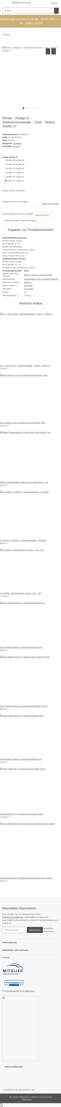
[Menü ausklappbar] (5, 3)
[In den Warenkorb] (4, 44)
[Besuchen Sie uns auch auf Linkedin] (4, 1084)
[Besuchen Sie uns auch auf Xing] (4, 1081)
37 (25, 292)
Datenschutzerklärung (12, 917)
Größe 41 (15, 172)
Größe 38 (15, 160)
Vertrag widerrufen (14, 1066)
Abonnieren (35, 930)
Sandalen (17, 143)
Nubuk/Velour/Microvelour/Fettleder (41, 279)
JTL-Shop (35, 1099)
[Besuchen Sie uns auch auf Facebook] (4, 1071)
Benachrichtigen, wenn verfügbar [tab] (20, 220)
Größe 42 (15, 176)
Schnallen (28, 288)
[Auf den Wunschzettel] (53, 51)
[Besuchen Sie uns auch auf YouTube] (4, 1074)
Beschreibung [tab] (42, 215)
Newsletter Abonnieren (48, 930)
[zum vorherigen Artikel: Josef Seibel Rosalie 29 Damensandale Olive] (12, 35)
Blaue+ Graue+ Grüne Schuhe (38, 274)
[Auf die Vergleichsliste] (48, 51)
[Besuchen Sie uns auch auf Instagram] (4, 1077)
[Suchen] (56, 11)
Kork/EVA (28, 285)
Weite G (27, 282)
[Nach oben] (1, 1105)
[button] (44, 3)
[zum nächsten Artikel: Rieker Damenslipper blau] (17, 35)
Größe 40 (15, 168)
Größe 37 (15, 180)
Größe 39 (15, 164)
